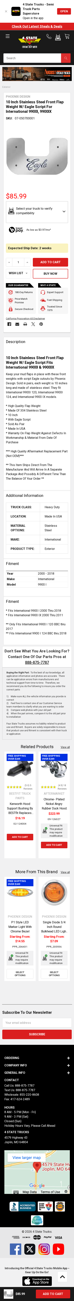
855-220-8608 (29, 1094)
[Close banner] (6, 11)
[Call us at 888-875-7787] (50, 36)
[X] (33, 324)
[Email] (17, 324)
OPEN (64, 11)
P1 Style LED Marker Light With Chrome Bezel (20, 927)
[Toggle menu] (7, 39)
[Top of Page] (62, 1276)
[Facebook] (9, 324)
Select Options (20, 974)
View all (65, 747)
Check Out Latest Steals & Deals (37, 26)
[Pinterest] (41, 324)
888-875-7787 (37, 662)
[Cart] (67, 36)
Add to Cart (20, 837)
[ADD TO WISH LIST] (18, 274)
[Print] (25, 324)
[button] (58, 38)
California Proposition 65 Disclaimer (25, 318)
